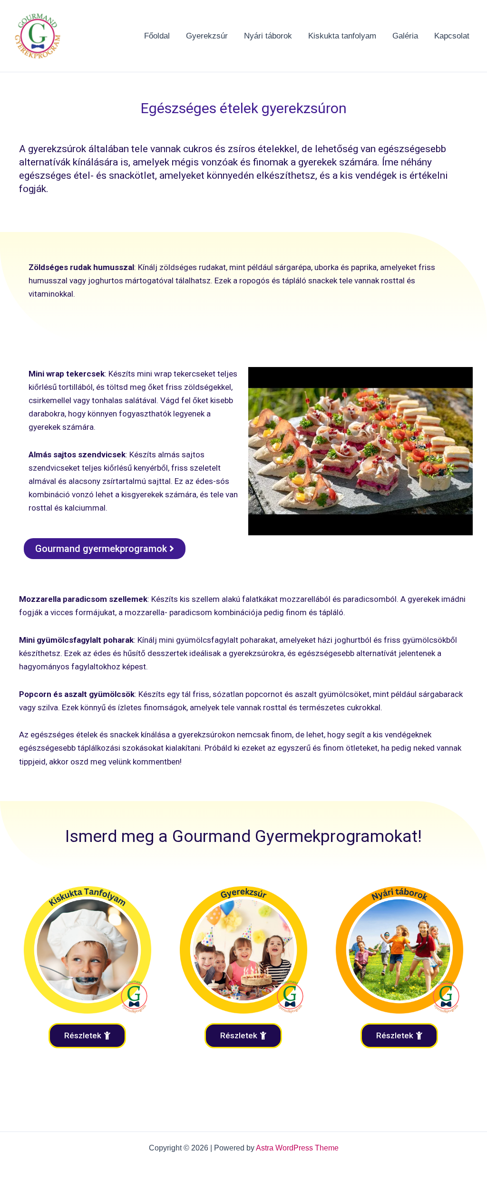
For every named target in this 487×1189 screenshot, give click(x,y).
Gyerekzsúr (207, 35)
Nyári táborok (268, 35)
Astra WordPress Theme (297, 1148)
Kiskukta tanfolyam (342, 35)
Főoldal (157, 35)
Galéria (405, 35)
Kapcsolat (451, 35)
